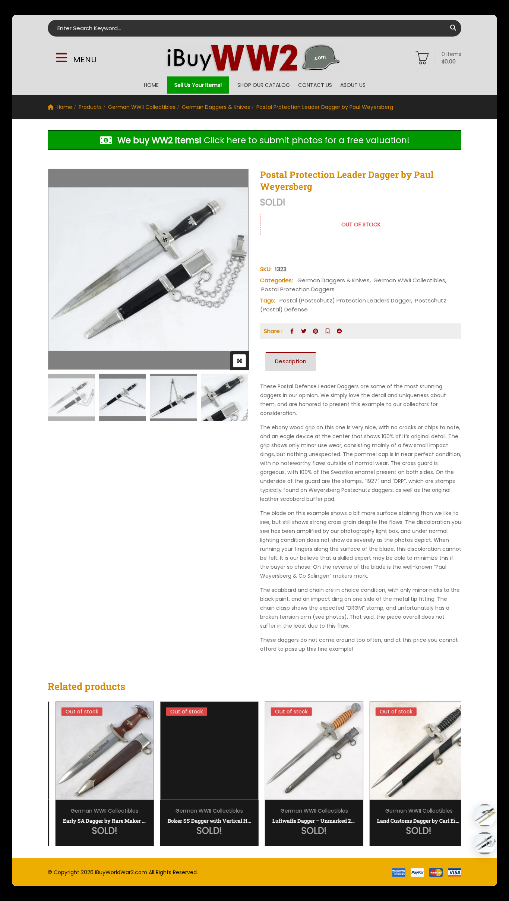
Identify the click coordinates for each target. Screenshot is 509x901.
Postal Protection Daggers (298, 289)
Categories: (276, 280)
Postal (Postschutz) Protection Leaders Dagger (345, 300)
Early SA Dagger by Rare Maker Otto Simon (97, 820)
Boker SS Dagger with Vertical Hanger (202, 820)
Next (233, 398)
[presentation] (53, 781)
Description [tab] (290, 361)
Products (90, 107)
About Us (353, 85)
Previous (63, 398)
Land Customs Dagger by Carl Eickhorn (411, 820)
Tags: (267, 300)
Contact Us (315, 85)
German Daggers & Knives (216, 107)
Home (151, 85)
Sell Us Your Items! (198, 85)
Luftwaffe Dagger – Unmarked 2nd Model (307, 820)
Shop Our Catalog (263, 85)
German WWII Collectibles (142, 107)
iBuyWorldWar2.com (121, 872)
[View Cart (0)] (422, 59)
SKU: (266, 269)
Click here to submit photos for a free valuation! (263, 140)
